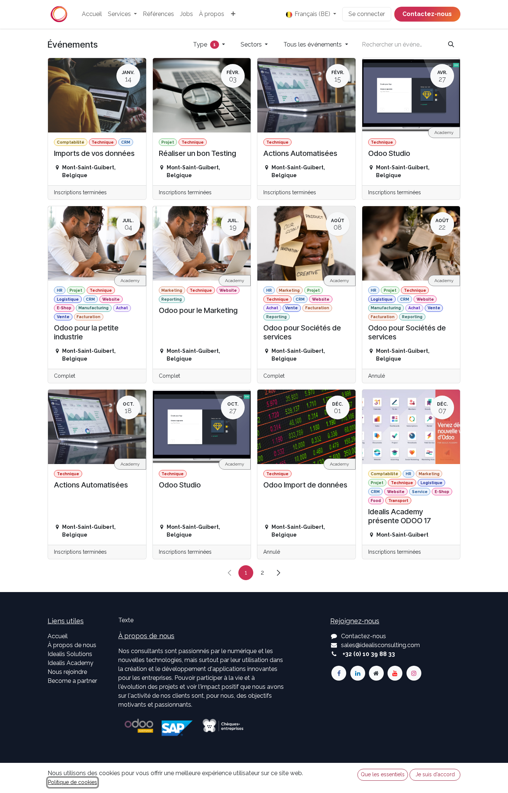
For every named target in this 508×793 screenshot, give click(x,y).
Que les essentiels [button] (383, 774)
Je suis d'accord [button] (435, 774)
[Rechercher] (451, 45)
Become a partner (72, 680)
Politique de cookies (72, 782)
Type (204, 44)
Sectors (252, 44)
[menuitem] (92, 14)
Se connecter (366, 13)
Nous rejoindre (67, 671)
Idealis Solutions (70, 654)
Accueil (58, 636)
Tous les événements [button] (313, 44)
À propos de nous (72, 645)
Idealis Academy (70, 662)
